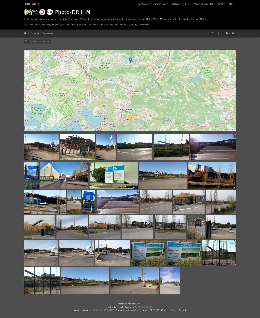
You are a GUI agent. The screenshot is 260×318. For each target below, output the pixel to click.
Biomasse (47, 33)
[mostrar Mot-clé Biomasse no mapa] (233, 33)
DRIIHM (158, 19)
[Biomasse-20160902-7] (130, 60)
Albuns (145, 3)
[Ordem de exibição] (220, 33)
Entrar (221, 3)
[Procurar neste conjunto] (213, 33)
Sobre (188, 3)
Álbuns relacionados (203, 3)
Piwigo (138, 303)
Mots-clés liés (159, 3)
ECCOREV (109, 310)
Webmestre (98, 310)
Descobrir (175, 3)
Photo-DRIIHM (32, 4)
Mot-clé (34, 33)
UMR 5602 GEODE (144, 307)
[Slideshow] (227, 33)
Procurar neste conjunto (38, 41)
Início (25, 33)
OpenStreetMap (230, 130)
